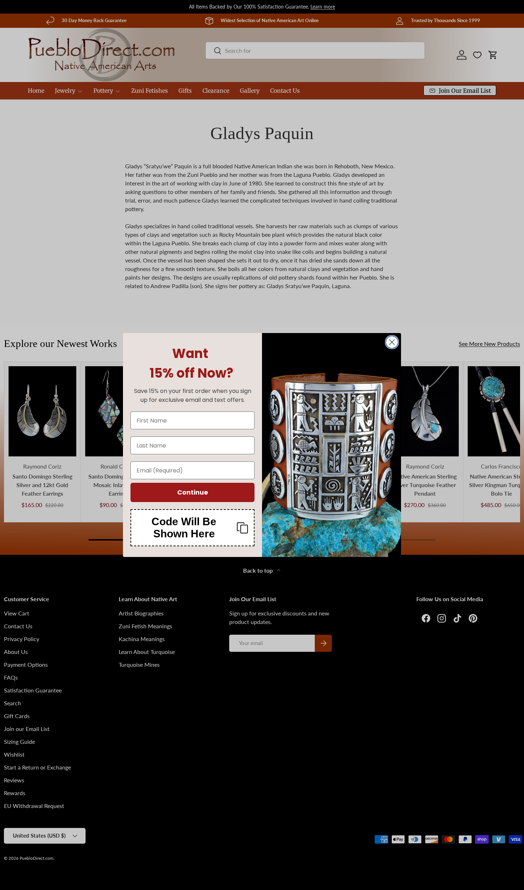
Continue (192, 492)
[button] (192, 527)
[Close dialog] (392, 342)
